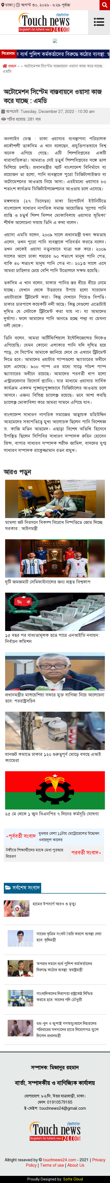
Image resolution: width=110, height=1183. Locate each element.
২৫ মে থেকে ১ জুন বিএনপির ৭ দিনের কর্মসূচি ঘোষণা (52, 814)
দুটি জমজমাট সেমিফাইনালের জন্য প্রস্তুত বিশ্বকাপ (48, 582)
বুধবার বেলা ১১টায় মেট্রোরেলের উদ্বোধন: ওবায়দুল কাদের (53, 836)
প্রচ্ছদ (11, 66)
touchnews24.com (59, 1160)
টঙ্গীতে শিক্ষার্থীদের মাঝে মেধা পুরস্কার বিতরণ (53, 853)
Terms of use (52, 1165)
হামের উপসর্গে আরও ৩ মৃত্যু (54, 904)
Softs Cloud (73, 1179)
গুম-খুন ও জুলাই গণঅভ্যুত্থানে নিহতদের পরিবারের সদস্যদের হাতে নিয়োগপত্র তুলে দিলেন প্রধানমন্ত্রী (68, 1029)
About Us (75, 1165)
